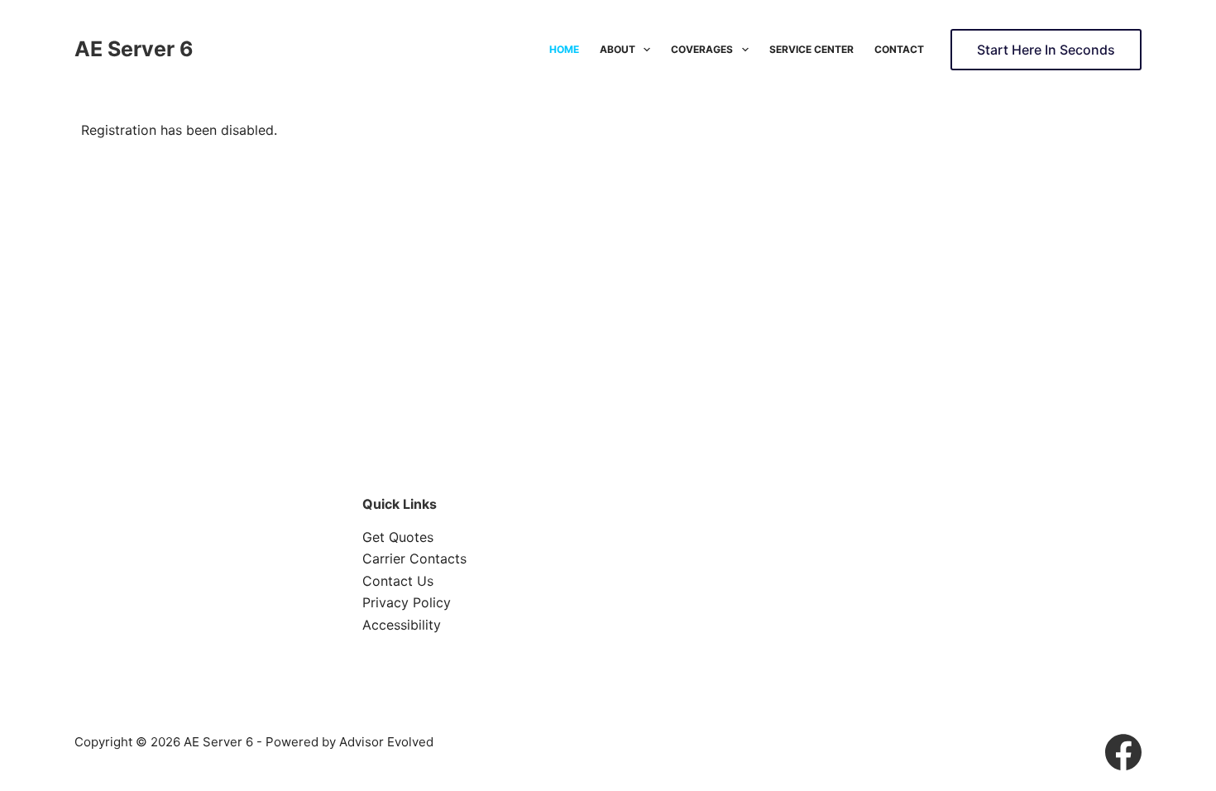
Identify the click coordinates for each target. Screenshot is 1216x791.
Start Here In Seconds (1046, 49)
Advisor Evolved (386, 742)
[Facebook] (1123, 752)
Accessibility (401, 624)
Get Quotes (397, 537)
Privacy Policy (406, 602)
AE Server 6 (134, 48)
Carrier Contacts (414, 558)
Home (564, 49)
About (617, 49)
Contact (899, 49)
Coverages (702, 49)
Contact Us (397, 581)
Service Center (811, 49)
